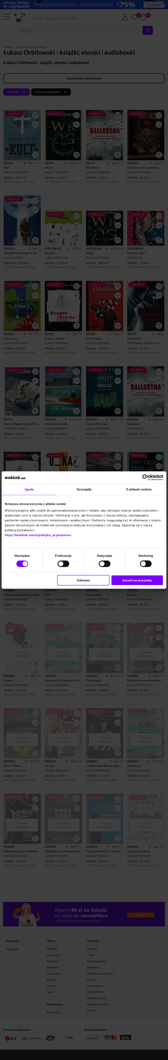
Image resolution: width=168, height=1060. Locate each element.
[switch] (63, 564)
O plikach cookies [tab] (139, 489)
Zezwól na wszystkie (137, 580)
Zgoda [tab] (29, 489)
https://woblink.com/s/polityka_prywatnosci (38, 535)
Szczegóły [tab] (84, 489)
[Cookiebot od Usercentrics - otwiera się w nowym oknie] (145, 477)
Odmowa (83, 580)
